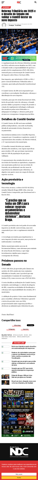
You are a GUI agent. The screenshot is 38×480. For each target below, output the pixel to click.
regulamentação (24, 336)
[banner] (19, 60)
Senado (4, 338)
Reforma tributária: (9, 336)
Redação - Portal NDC (15, 25)
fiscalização (18, 335)
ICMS (26, 335)
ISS (31, 335)
